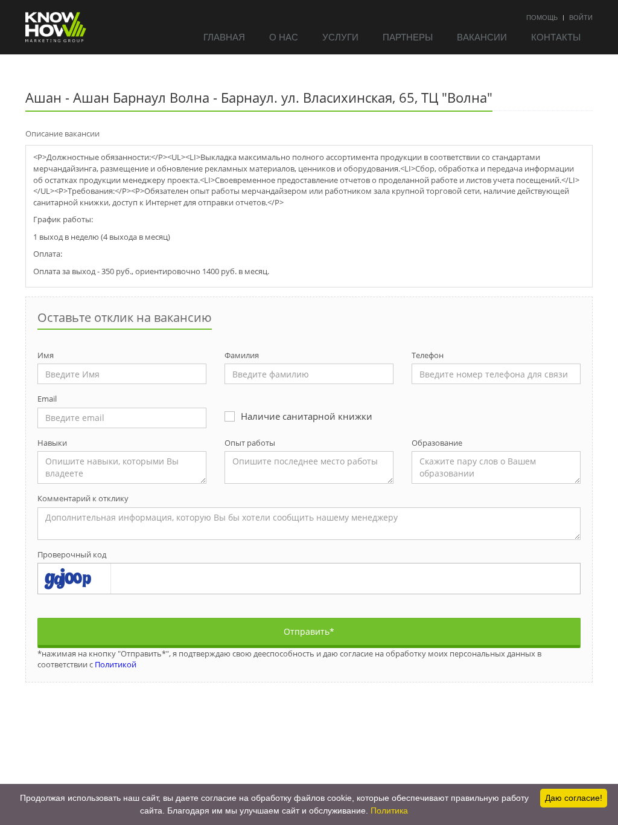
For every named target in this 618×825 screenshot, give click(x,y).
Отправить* (309, 631)
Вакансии (482, 36)
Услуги (340, 36)
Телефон (428, 355)
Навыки (52, 442)
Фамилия (242, 355)
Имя (45, 355)
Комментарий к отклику (83, 498)
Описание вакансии (62, 133)
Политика (389, 810)
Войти (581, 17)
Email (47, 398)
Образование (437, 442)
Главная (224, 36)
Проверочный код (71, 554)
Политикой (115, 664)
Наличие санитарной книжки (306, 416)
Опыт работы (250, 442)
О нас (283, 36)
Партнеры (408, 36)
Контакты (556, 36)
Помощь (542, 17)
